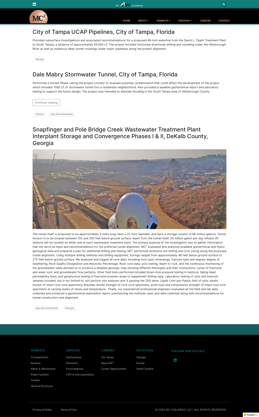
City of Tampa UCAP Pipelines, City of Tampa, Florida (104, 31)
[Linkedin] (34, 4)
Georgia (69, 308)
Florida (40, 59)
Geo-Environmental (62, 114)
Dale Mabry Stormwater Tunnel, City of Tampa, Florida (105, 74)
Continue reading (46, 102)
